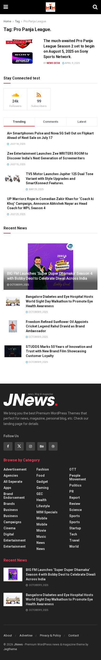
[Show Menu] (6, 7)
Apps (7, 488)
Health (41, 500)
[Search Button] (95, 7)
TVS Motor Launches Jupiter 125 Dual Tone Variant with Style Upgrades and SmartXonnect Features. (59, 178)
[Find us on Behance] (41, 446)
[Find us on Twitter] (19, 446)
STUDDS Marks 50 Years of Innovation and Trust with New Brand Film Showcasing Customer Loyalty (59, 351)
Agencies (11, 475)
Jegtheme (10, 649)
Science (75, 510)
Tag (17, 21)
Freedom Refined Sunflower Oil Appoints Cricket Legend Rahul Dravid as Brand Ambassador (57, 326)
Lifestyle (43, 506)
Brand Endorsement (14, 495)
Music (41, 536)
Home (7, 21)
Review (74, 504)
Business (11, 510)
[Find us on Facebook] (8, 446)
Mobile (41, 518)
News (40, 543)
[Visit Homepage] (50, 7)
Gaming (42, 488)
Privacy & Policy (50, 635)
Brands (9, 504)
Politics (75, 485)
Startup (75, 528)
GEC (39, 494)
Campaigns (12, 522)
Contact (73, 635)
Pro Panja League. (35, 21)
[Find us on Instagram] (30, 446)
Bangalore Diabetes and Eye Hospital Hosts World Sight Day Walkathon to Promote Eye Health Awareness (59, 301)
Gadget (42, 481)
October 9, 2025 (19, 284)
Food (40, 475)
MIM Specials (15, 42)
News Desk (53, 63)
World (74, 546)
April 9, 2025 (72, 63)
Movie (41, 530)
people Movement (77, 477)
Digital (9, 534)
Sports (74, 516)
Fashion (42, 469)
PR (71, 491)
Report (74, 497)
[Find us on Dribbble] (53, 446)
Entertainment (15, 540)
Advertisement (15, 469)
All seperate (13, 481)
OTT (72, 469)
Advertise (25, 635)
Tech (73, 534)
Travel (74, 540)
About (8, 635)
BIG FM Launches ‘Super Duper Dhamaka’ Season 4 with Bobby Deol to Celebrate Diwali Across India (49, 276)
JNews (18, 644)
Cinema (10, 528)
